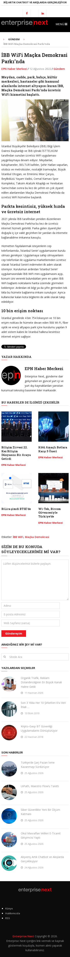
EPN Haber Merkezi (14, 69)
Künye (9, 908)
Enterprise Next (23, 936)
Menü (60, 24)
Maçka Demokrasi (37, 537)
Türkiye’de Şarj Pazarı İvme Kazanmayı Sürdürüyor (38, 765)
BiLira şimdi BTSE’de (16, 509)
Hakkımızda (12, 913)
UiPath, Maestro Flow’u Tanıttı (40, 786)
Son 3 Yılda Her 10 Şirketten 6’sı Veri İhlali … (43, 705)
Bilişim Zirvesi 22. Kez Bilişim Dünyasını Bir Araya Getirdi (16, 453)
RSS (7, 918)
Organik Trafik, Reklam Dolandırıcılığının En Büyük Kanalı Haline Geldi (41, 682)
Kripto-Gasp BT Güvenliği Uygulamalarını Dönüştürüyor (39, 728)
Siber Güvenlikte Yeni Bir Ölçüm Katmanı (40, 812)
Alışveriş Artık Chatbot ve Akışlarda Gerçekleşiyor (42, 859)
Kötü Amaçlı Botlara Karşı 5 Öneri (52, 449)
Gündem (59, 69)
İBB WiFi (18, 537)
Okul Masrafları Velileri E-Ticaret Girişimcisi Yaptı (41, 835)
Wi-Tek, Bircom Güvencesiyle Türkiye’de (49, 512)
